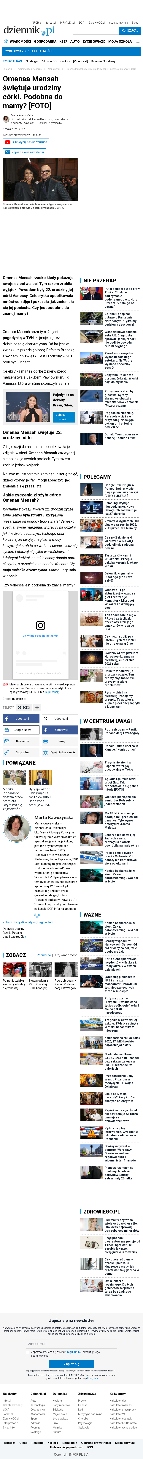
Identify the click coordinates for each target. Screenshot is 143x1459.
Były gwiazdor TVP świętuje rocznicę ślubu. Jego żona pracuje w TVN (40, 797)
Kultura (57, 1432)
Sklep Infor (9, 1427)
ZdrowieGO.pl (97, 22)
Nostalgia (32, 61)
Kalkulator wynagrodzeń (124, 1427)
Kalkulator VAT (118, 1414)
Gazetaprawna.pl (13, 1405)
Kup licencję (52, 691)
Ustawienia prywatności (66, 1447)
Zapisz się (71, 1364)
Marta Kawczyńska (40, 119)
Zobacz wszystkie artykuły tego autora (28, 922)
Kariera (53, 1443)
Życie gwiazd (15, 51)
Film (55, 1423)
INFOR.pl (36, 22)
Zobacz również (61, 417)
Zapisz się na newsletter (28, 152)
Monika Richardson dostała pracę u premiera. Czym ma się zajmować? (14, 799)
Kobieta (57, 1400)
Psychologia (85, 1423)
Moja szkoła (60, 1414)
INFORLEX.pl (67, 22)
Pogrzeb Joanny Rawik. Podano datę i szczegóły (15, 932)
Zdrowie (35, 1423)
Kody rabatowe (62, 1405)
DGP (81, 22)
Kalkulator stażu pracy (123, 1409)
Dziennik (7, 69)
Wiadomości (38, 1414)
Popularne (44, 955)
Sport (34, 1418)
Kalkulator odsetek (121, 1418)
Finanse (82, 1405)
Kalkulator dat (118, 1400)
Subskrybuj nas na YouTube (29, 142)
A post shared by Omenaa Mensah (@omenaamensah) (48, 673)
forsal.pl (51, 22)
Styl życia (83, 1427)
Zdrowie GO (49, 61)
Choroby (83, 1418)
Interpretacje (10, 1423)
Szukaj (132, 30)
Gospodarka (38, 1409)
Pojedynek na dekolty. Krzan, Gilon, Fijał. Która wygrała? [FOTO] (63, 400)
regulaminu (74, 1351)
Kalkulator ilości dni (121, 1405)
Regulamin (69, 1443)
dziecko (24, 707)
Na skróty (10, 1394)
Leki (80, 1409)
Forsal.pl (8, 1414)
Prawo (82, 1400)
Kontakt (9, 1443)
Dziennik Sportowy (103, 61)
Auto (33, 1400)
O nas (23, 1443)
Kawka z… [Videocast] (74, 61)
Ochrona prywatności (96, 1443)
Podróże (35, 1427)
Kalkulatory (118, 1394)
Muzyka (57, 1427)
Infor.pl (7, 1400)
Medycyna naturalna (90, 1414)
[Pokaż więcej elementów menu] (138, 41)
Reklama (37, 1443)
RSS (90, 1447)
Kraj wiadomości (66, 955)
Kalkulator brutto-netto (123, 1423)
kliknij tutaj (92, 1378)
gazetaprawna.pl (118, 22)
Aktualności (41, 51)
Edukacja (58, 1409)
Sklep (135, 22)
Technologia (38, 1405)
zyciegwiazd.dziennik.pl (30, 69)
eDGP (6, 1409)
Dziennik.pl (38, 1394)
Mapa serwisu (125, 1443)
